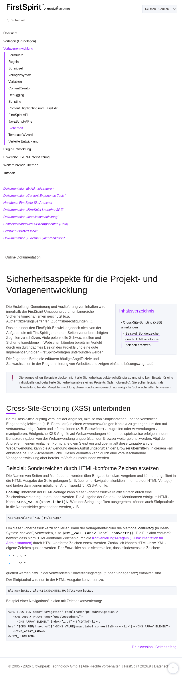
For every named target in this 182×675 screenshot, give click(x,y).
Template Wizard (20, 135)
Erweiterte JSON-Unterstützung (26, 157)
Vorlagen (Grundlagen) (19, 41)
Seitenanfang (165, 647)
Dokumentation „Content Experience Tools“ (34, 195)
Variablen (15, 81)
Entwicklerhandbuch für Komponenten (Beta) (35, 224)
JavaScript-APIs (20, 121)
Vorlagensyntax (19, 75)
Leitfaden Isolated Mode (20, 231)
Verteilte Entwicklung (23, 141)
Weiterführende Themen (20, 165)
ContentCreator (19, 88)
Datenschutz (164, 666)
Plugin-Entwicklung (17, 149)
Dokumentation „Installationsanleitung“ (30, 217)
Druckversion (142, 647)
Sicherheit (15, 128)
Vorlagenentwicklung (18, 48)
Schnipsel (15, 68)
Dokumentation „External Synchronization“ (34, 238)
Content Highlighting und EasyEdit (32, 108)
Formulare (15, 55)
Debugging (16, 95)
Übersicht (10, 33)
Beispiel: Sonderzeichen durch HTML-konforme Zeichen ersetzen (142, 339)
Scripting (14, 101)
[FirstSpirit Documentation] (47, 7)
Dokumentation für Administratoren (28, 188)
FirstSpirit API (18, 115)
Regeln (13, 62)
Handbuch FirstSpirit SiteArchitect (27, 202)
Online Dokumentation (23, 257)
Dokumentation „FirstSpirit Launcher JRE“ (33, 210)
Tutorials (9, 173)
